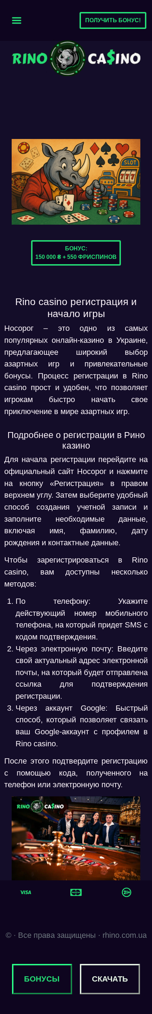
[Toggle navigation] (16, 20)
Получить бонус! (113, 20)
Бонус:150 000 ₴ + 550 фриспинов (76, 252)
